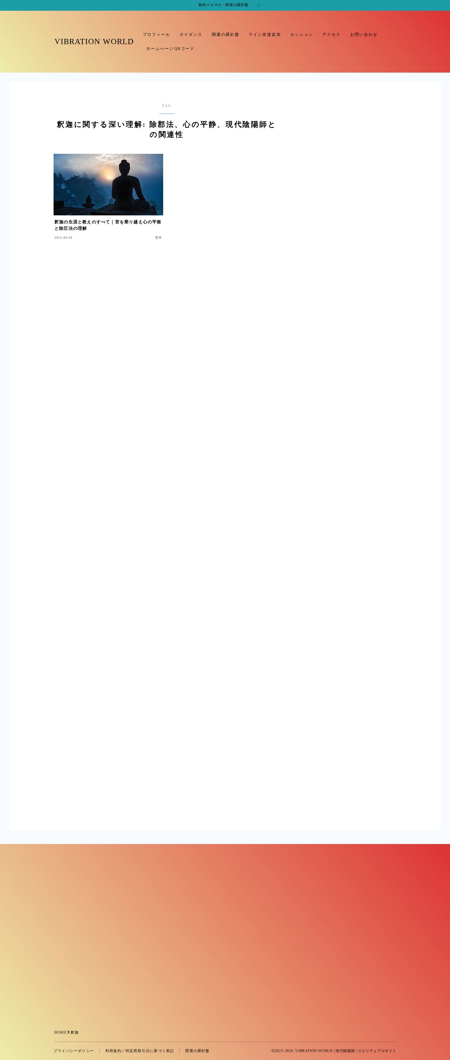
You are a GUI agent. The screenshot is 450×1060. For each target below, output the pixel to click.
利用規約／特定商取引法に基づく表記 (139, 1051)
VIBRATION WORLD (94, 41)
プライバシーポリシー (74, 1051)
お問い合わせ (364, 34)
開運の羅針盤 (226, 34)
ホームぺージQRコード (170, 48)
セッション (301, 34)
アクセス (331, 34)
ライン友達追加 (265, 34)
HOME (60, 1032)
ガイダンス (191, 34)
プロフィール (157, 34)
